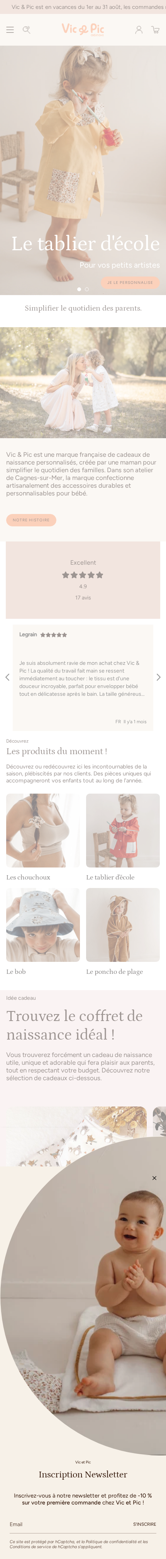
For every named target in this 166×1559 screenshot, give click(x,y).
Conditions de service (30, 1546)
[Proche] (154, 1178)
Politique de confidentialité (111, 1541)
